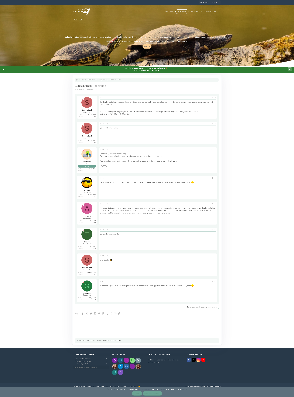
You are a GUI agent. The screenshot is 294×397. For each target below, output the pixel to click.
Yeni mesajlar (78, 20)
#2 (215, 124)
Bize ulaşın (90, 386)
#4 (215, 178)
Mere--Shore (80, 386)
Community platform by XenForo (202, 386)
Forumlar (182, 11)
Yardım (125, 386)
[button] (201, 11)
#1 (215, 98)
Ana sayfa (169, 11)
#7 (215, 255)
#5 (215, 204)
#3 (215, 149)
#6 (215, 230)
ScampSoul (81, 89)
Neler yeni (195, 11)
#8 (215, 281)
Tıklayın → (155, 70)
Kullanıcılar (210, 11)
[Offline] (83, 99)
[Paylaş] (212, 98)
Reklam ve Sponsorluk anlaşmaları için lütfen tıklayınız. (163, 361)
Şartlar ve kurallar (102, 386)
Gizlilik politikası (115, 386)
